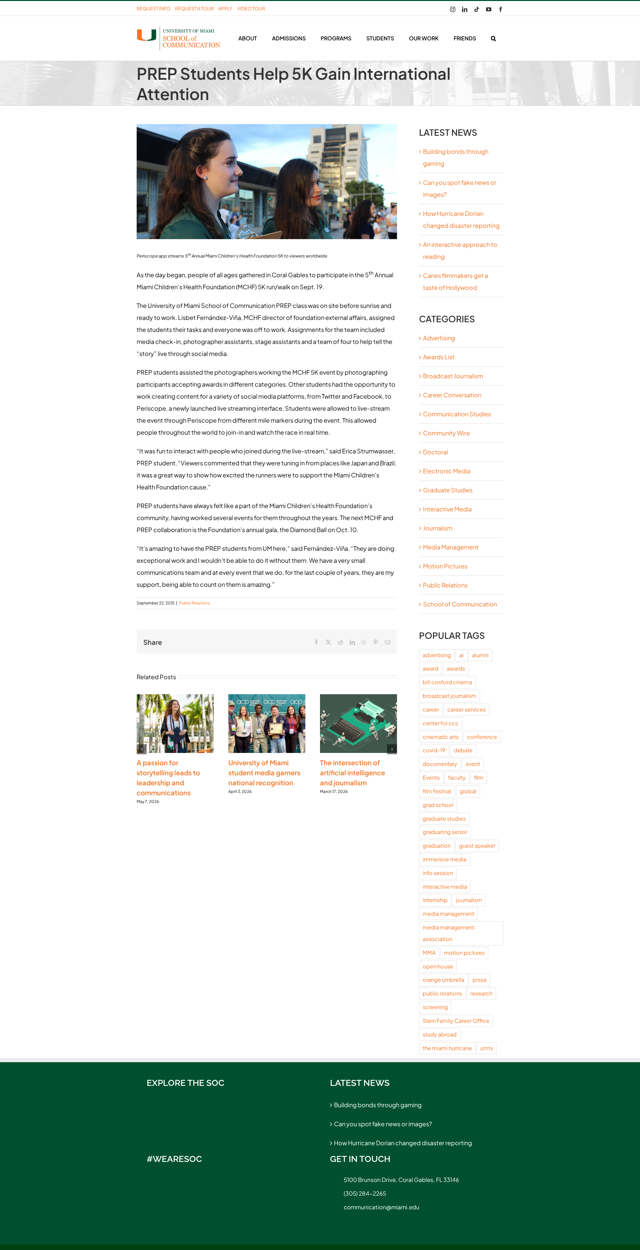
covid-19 (434, 750)
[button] (493, 38)
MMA (429, 952)
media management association (448, 933)
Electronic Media (446, 471)
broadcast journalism (449, 695)
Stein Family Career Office (456, 1020)
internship (435, 899)
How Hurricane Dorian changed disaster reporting (403, 1143)
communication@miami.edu (381, 1207)
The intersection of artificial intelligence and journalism (352, 772)
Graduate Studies (448, 490)
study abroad (440, 1034)
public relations (442, 993)
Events (431, 777)
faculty (457, 777)
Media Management (451, 547)
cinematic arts (441, 736)
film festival (437, 791)
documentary (440, 763)
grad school (438, 804)
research (481, 993)
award (430, 668)
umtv (486, 1048)
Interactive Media (447, 509)
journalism (469, 899)
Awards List (439, 357)
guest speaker (477, 845)
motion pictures (464, 952)
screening (435, 1006)
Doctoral (435, 452)
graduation (437, 845)
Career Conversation (452, 395)
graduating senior (445, 831)
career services (466, 709)
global (468, 791)
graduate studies (444, 818)
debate (463, 750)
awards (456, 668)
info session (438, 872)
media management (448, 913)
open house (438, 966)
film (478, 777)
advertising (437, 655)
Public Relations (194, 602)
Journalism (437, 528)
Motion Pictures (445, 566)
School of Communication (460, 604)
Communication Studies (457, 414)
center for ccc (441, 723)
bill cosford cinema (447, 682)
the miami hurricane (447, 1048)
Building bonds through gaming (378, 1105)
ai (461, 655)
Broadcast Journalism (453, 376)
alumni (480, 655)
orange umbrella (443, 979)
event (473, 763)
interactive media (445, 886)
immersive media (444, 859)
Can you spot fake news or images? (383, 1124)
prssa (479, 979)
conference (482, 736)
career (431, 709)
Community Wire (446, 433)
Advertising (439, 338)
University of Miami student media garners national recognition (264, 772)
